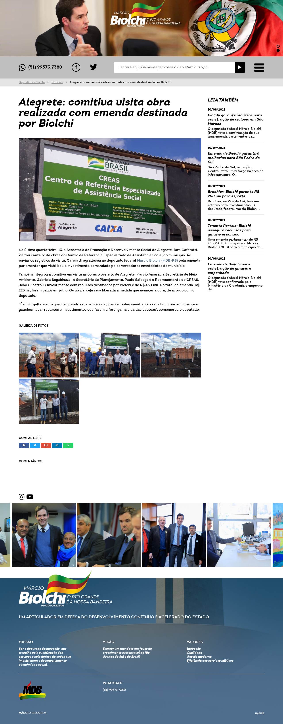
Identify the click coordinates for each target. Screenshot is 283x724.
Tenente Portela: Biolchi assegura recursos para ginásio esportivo (229, 230)
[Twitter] (93, 67)
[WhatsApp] (68, 445)
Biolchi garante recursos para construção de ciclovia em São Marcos (236, 119)
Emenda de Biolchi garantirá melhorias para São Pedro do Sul (234, 158)
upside (259, 713)
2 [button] (278, 50)
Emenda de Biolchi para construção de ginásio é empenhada (229, 268)
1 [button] (278, 46)
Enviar (240, 67)
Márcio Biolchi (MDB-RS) (157, 260)
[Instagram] (22, 497)
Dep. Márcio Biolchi (32, 82)
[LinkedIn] (57, 445)
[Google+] (46, 445)
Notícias (57, 82)
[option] (141, 28)
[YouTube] (30, 497)
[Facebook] (76, 67)
